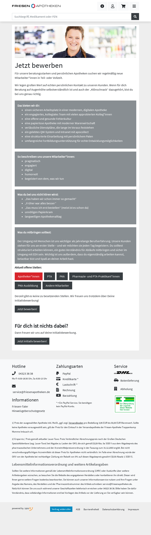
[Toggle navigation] (134, 6)
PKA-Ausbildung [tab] (28, 285)
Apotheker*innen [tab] (28, 276)
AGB (78, 509)
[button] (102, 6)
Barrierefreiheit (91, 509)
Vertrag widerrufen (61, 509)
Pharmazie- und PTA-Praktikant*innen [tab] (96, 276)
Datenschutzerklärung (113, 509)
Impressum (133, 509)
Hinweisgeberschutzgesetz (28, 411)
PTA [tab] (49, 276)
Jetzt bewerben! (27, 309)
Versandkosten (76, 422)
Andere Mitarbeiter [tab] (57, 285)
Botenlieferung (129, 380)
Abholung (126, 389)
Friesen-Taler (20, 406)
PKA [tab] (62, 276)
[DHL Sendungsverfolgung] (126, 373)
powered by (18, 508)
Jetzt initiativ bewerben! (32, 341)
